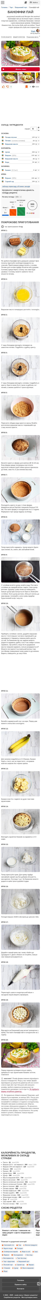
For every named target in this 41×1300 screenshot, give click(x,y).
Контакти (20, 1289)
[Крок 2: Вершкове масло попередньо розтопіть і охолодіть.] (20, 294)
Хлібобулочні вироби (11, 1251)
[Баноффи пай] (9, 77)
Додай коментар (19, 37)
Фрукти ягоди (8, 1248)
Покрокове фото (34, 37)
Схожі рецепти (6, 37)
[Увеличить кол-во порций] (38, 127)
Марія (33, 31)
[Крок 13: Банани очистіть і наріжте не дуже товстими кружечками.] (20, 783)
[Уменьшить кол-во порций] (38, 130)
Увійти (35, 2)
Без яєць (29, 1255)
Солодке (20, 1248)
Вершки (31, 1265)
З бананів (7, 1268)
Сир (19, 1245)
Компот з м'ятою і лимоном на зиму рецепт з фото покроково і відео (16, 1232)
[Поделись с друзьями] (39, 1284)
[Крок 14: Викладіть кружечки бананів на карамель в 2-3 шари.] (20, 821)
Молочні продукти (31, 1245)
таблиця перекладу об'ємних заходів (16, 186)
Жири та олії (26, 1251)
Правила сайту (20, 1284)
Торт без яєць (21, 1258)
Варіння (6, 1255)
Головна (20, 1280)
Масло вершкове (28, 1268)
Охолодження (18, 1255)
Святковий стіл (9, 1245)
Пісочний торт (8, 1265)
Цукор (16, 1268)
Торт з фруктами (9, 1261)
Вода (5, 1271)
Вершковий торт (23, 1261)
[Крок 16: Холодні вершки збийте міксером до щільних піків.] (20, 901)
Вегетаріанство (8, 1258)
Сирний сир (20, 1265)
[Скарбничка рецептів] (25, 2)
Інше (36, 1251)
